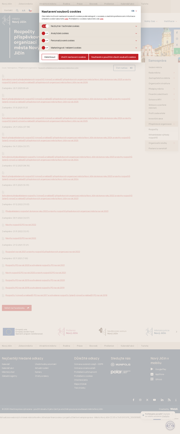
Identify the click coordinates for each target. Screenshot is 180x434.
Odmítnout (49, 57)
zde (66, 18)
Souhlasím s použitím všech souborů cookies (113, 57)
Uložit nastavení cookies (73, 57)
